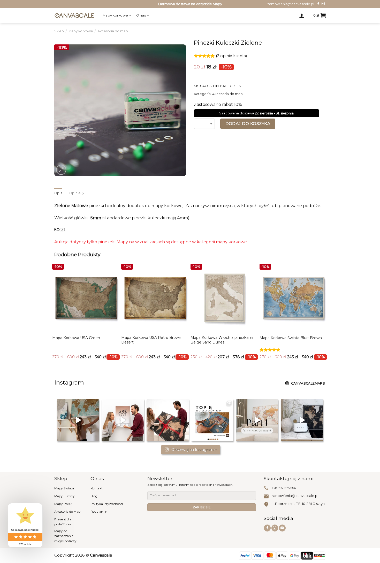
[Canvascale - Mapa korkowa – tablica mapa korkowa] (74, 15)
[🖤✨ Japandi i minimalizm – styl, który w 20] (302, 420)
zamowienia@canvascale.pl (294, 496)
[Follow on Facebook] (318, 4)
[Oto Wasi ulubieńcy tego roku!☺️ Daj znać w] (212, 420)
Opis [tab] (58, 193)
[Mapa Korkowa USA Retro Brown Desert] (155, 298)
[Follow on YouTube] (282, 528)
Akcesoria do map (112, 31)
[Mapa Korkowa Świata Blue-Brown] (294, 298)
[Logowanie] (301, 15)
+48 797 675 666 (283, 488)
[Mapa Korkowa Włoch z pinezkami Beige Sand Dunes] (225, 298)
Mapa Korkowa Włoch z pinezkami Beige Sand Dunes (222, 340)
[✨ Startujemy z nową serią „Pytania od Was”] (257, 420)
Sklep (59, 31)
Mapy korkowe (115, 15)
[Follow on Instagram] (323, 4)
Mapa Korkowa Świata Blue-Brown (291, 337)
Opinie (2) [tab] (77, 193)
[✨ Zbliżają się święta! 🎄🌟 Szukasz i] (168, 420)
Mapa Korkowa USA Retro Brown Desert (151, 340)
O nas (141, 15)
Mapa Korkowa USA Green (76, 337)
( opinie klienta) (231, 56)
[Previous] (64, 303)
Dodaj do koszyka (247, 123)
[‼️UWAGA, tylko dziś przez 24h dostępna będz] (123, 420)
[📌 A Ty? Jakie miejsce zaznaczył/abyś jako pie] (78, 420)
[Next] (316, 303)
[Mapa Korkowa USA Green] (86, 298)
